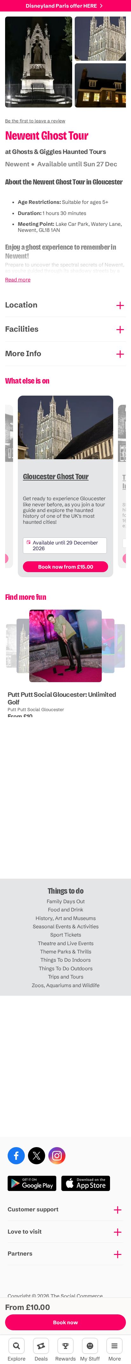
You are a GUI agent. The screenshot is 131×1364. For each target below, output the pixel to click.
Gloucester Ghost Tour (24, 682)
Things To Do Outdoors (66, 968)
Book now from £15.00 (65, 567)
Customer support (33, 1209)
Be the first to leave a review (35, 121)
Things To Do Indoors (65, 960)
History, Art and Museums (66, 918)
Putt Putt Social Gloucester (36, 709)
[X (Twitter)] (36, 1155)
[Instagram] (57, 1155)
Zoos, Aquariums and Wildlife (66, 985)
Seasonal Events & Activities (66, 926)
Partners (20, 1253)
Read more (18, 279)
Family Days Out (66, 901)
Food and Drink (65, 909)
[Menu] (114, 1346)
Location (21, 304)
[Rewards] (65, 1346)
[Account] (90, 1346)
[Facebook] (16, 1155)
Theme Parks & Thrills (65, 951)
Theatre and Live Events (65, 943)
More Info (23, 353)
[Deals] (41, 1346)
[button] (35, 121)
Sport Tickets (65, 935)
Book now (65, 1322)
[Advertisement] (65, 808)
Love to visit (25, 1231)
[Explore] (16, 1346)
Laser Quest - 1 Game (66, 682)
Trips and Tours (65, 977)
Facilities (21, 329)
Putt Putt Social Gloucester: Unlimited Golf (62, 698)
